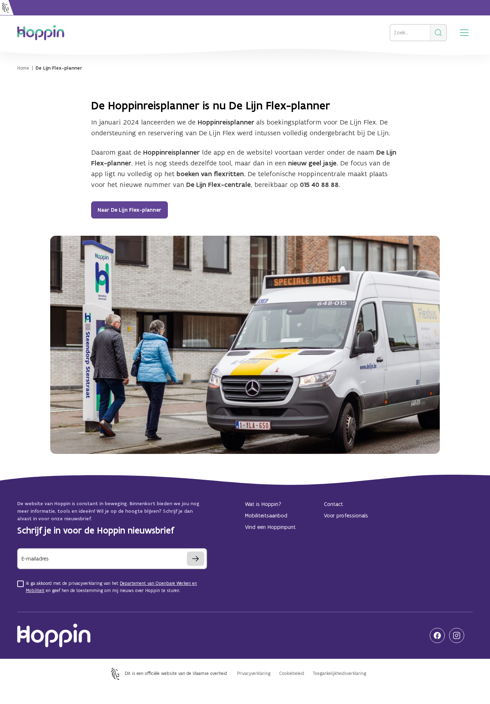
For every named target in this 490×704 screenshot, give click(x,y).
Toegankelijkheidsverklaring (339, 673)
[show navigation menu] (464, 32)
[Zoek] (438, 32)
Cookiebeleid (291, 673)
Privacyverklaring (253, 673)
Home (23, 68)
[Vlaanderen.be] (7, 7)
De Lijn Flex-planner (59, 68)
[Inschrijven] (195, 559)
